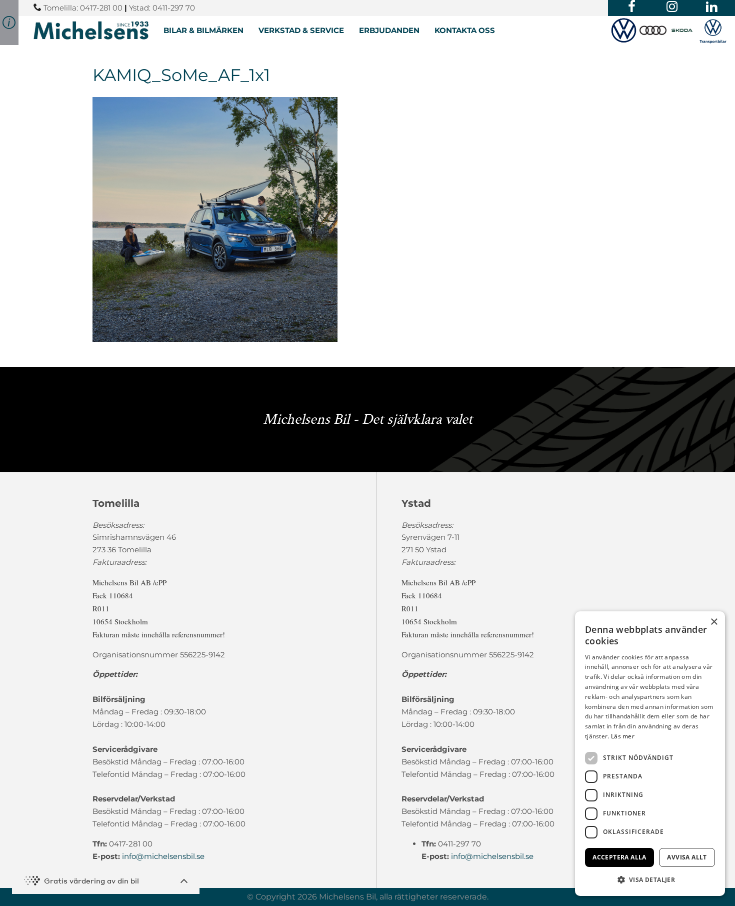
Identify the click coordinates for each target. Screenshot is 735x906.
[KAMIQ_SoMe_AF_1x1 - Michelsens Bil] (91, 30)
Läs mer (622, 736)
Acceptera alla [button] (619, 857)
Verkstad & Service (301, 30)
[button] (650, 879)
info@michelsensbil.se (163, 856)
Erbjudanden (389, 30)
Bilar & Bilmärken (204, 30)
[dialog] (650, 753)
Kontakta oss (464, 30)
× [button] (714, 622)
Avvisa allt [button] (686, 857)
